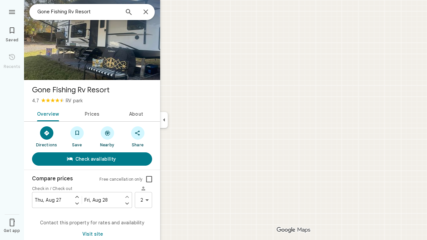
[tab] (47, 113)
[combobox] (78, 12)
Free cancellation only (120, 179)
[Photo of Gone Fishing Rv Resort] (92, 40)
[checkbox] (149, 179)
